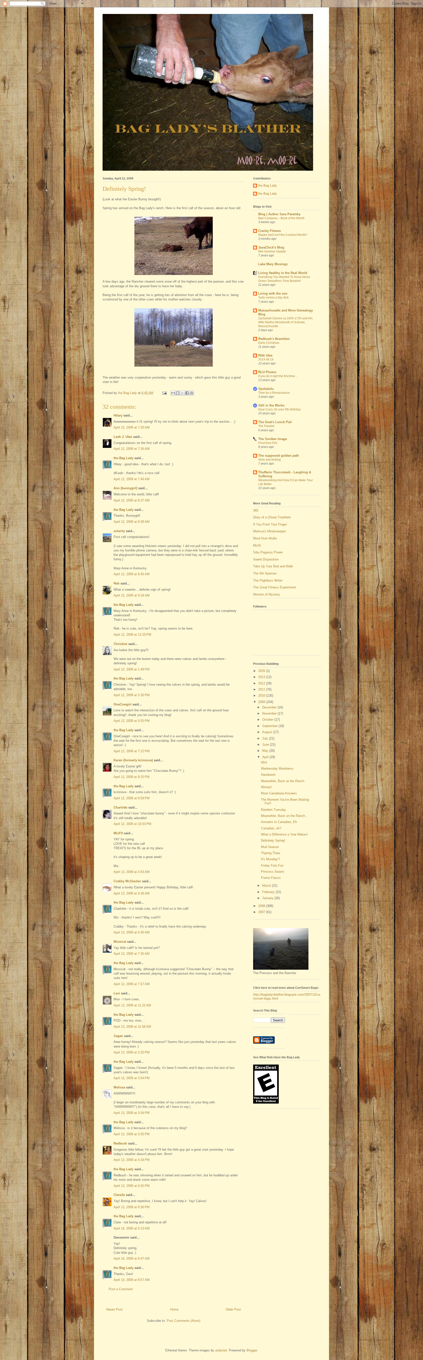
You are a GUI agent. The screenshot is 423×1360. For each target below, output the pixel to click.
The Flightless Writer (267, 580)
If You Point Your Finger (270, 524)
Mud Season (270, 847)
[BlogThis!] (177, 393)
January (268, 898)
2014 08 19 (265, 359)
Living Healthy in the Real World (282, 273)
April (266, 757)
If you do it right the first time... (277, 376)
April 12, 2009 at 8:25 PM (132, 777)
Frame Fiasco (271, 878)
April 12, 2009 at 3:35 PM (132, 695)
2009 (262, 702)
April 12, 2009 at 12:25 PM (132, 634)
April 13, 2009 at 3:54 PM (132, 1078)
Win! (264, 762)
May (265, 750)
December (270, 707)
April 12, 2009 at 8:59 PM (132, 798)
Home (174, 1309)
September (270, 726)
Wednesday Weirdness (277, 768)
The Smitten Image (272, 439)
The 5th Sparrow (264, 573)
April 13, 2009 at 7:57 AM (132, 984)
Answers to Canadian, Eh (279, 822)
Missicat (120, 941)
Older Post (233, 1309)
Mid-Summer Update (272, 251)
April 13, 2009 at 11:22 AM (132, 1005)
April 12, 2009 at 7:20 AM (132, 427)
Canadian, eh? (271, 828)
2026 (262, 671)
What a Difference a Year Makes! (284, 834)
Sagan (118, 1036)
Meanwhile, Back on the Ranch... (284, 816)
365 (255, 510)
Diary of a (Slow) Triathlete (272, 517)
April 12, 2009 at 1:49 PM (132, 669)
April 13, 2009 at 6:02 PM (132, 1186)
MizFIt (118, 833)
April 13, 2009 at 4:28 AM (132, 893)
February (269, 892)
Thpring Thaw (270, 853)
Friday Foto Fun (272, 865)
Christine (120, 644)
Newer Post (114, 1309)
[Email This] (173, 393)
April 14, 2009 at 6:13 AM (132, 1228)
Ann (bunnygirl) (125, 488)
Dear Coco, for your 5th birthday (279, 409)
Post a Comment (121, 1289)
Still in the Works (271, 405)
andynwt (221, 1350)
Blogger (252, 1350)
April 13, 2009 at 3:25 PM (132, 1052)
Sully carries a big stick (273, 297)
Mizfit (257, 545)
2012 (262, 683)
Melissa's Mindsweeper (269, 531)
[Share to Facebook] (187, 393)
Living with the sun (272, 293)
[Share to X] (182, 393)
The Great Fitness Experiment (274, 587)
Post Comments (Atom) (183, 1321)
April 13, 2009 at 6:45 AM (132, 932)
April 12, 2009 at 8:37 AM (132, 500)
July (265, 738)
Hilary (118, 415)
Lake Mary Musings (273, 264)
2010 (262, 695)
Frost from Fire (267, 443)
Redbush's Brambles (274, 339)
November (270, 713)
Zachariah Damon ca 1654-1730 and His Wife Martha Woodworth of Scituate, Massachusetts (285, 322)
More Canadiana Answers (279, 793)
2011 (262, 689)
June (266, 744)
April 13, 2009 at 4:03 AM (132, 872)
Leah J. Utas (123, 437)
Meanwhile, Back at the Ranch (282, 781)
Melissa (119, 1087)
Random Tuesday (273, 809)
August (267, 732)
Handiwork (268, 774)
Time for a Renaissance (274, 392)
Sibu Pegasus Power (268, 552)
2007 (262, 912)
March (267, 885)
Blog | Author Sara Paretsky (279, 214)
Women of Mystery (266, 594)
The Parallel (266, 426)
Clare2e (119, 1195)
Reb (116, 583)
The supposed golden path (278, 455)
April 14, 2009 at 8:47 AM (132, 1258)
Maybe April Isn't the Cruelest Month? (282, 235)
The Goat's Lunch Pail (275, 422)
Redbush (120, 1143)
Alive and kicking (269, 459)
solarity (119, 531)
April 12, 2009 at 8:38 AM (132, 522)
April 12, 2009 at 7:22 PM (132, 751)
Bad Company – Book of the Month (281, 218)
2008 (262, 906)
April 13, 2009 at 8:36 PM (132, 1207)
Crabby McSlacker (127, 881)
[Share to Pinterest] (191, 393)
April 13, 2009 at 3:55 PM (132, 1134)
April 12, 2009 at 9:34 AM (132, 595)
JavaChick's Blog (271, 247)
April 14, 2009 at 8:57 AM (132, 1280)
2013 (262, 677)
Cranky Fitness (269, 231)
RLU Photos (267, 372)
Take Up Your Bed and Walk (273, 566)
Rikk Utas (265, 355)
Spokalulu (266, 389)
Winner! (266, 787)
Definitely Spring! (273, 840)
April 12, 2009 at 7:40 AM (132, 479)
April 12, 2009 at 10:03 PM (132, 824)
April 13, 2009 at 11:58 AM (132, 1026)
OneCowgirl (122, 704)
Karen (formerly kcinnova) (133, 760)
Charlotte (120, 807)
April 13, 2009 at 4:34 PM (132, 1160)
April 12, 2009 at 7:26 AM (132, 449)
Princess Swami (272, 871)
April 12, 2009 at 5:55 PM (132, 721)
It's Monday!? (270, 859)
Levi (117, 993)
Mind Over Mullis (265, 538)
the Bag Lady (123, 458)
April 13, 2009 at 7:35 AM (132, 953)
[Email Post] (164, 393)
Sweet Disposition (266, 559)
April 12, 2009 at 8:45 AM (132, 574)
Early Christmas (268, 343)
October (268, 719)
